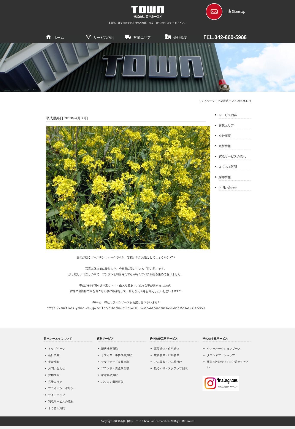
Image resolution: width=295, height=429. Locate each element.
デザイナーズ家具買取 (115, 362)
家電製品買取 (109, 375)
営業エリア (142, 37)
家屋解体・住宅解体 (166, 349)
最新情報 (225, 146)
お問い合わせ (228, 187)
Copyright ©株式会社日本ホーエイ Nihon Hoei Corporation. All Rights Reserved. (147, 421)
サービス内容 (104, 37)
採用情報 (225, 177)
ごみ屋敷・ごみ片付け (168, 362)
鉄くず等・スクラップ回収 (171, 368)
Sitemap (238, 11)
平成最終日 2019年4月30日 (234, 101)
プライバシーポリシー (62, 388)
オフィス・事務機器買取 (116, 355)
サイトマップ (56, 395)
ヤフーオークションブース (224, 349)
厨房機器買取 (109, 349)
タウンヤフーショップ (221, 355)
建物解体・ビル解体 (166, 355)
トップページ (206, 101)
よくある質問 (228, 167)
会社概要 (180, 37)
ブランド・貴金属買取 (115, 368)
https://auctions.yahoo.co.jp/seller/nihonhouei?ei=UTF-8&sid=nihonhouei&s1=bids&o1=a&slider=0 (126, 308)
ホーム (59, 37)
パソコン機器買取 (112, 382)
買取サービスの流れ (232, 156)
